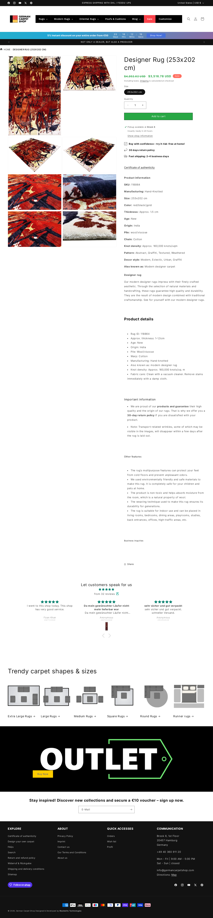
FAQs (10, 847)
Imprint (61, 841)
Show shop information (140, 135)
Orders (111, 836)
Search (12, 852)
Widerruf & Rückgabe (19, 863)
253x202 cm (134, 92)
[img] (106, 589)
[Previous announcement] (8, 42)
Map (174, 874)
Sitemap (12, 874)
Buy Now (42, 773)
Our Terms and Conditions (72, 852)
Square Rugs (116, 716)
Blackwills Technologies (71, 911)
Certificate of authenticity (139, 167)
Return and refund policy (21, 857)
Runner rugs (181, 716)
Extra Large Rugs (20, 716)
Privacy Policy (65, 836)
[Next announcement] (204, 42)
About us (62, 857)
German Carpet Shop (25, 911)
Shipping (144, 81)
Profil (110, 847)
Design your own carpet (21, 841)
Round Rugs (148, 716)
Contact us (64, 847)
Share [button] (130, 564)
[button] (188, 19)
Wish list (111, 841)
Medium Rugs (83, 716)
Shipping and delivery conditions (26, 869)
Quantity (128, 99)
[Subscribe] (131, 809)
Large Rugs (49, 716)
